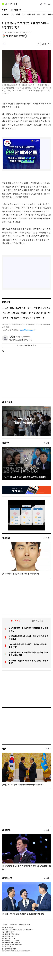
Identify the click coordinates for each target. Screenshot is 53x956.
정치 (12, 14)
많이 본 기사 (15, 620)
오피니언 (5, 14)
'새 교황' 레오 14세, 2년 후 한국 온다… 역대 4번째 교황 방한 (26, 307)
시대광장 (6, 830)
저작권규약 (13, 924)
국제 (38, 14)
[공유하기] (41, 4)
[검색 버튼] (45, 3)
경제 (18, 14)
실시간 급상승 (37, 620)
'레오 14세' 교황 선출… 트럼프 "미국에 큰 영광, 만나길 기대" (26, 312)
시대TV (5, 442)
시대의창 (6, 537)
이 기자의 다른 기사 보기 (25, 345)
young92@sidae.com (23, 337)
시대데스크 (7, 878)
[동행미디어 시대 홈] (9, 4)
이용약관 (4, 924)
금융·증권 (31, 14)
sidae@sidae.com (27, 330)
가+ (49, 44)
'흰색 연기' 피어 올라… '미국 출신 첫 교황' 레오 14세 (23, 317)
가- (38, 44)
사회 (44, 14)
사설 (4, 748)
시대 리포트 (7, 402)
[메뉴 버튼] (49, 4)
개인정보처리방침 (24, 924)
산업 (23, 14)
